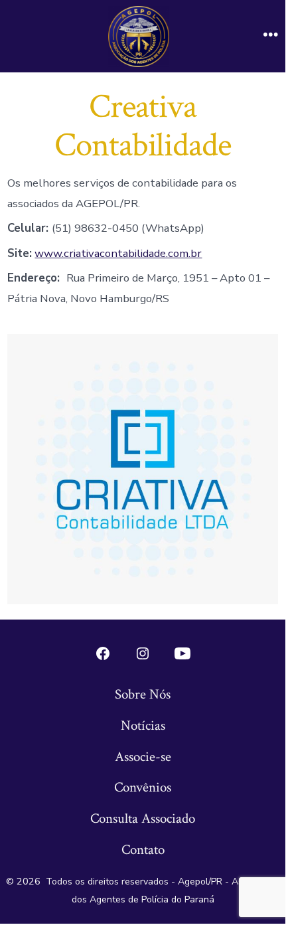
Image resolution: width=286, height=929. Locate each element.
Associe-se (143, 757)
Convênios (142, 787)
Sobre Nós (143, 694)
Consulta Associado (142, 818)
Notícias (143, 725)
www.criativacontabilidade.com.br (118, 253)
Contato (143, 850)
